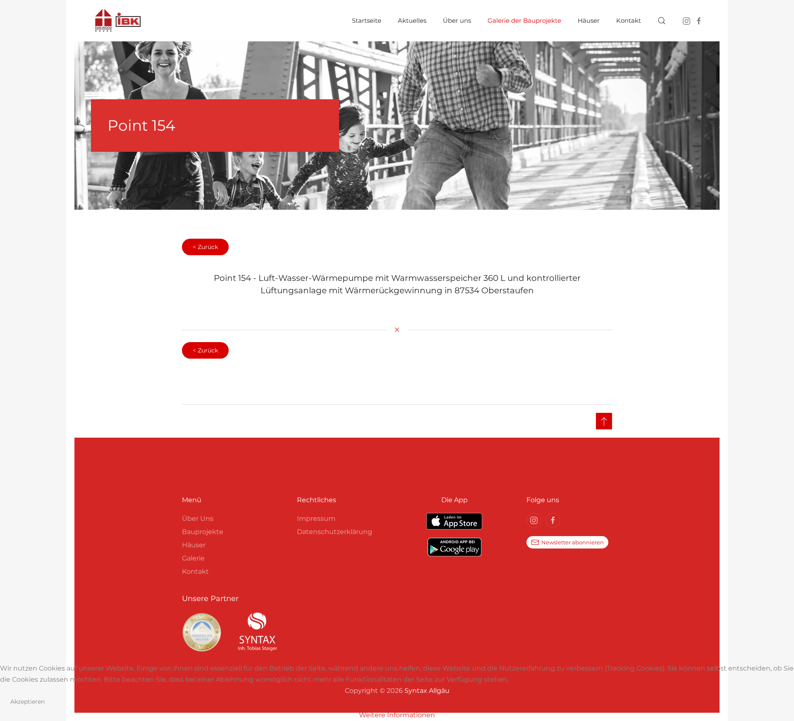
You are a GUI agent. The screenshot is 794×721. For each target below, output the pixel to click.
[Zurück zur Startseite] (117, 20)
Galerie (193, 558)
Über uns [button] (457, 20)
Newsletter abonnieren (572, 542)
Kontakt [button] (628, 20)
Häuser (194, 545)
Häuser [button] (589, 20)
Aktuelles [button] (412, 20)
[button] (662, 20)
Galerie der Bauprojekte (524, 20)
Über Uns (197, 518)
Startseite (366, 20)
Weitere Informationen (397, 715)
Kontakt (195, 571)
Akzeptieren (27, 701)
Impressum (316, 518)
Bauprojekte (202, 532)
